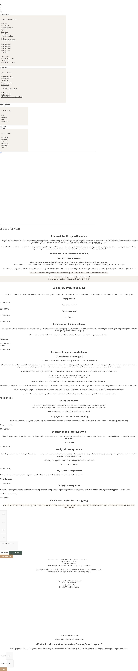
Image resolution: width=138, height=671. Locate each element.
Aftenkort (4, 81)
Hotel (3, 115)
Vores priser (5, 56)
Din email (3, 663)
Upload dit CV (15, 553)
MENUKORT (6, 72)
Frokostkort (5, 79)
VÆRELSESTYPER (9, 19)
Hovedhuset (5, 26)
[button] (69, 14)
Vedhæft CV (4, 553)
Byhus (3, 30)
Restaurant (4, 117)
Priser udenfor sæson (8, 58)
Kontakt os (4, 137)
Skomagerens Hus (7, 28)
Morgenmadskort (6, 76)
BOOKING (5, 111)
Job (2, 141)
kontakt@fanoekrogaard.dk (69, 587)
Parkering (4, 139)
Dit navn (3, 656)
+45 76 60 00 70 (69, 585)
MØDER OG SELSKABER (11, 97)
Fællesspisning (6, 93)
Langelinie (4, 23)
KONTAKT (5, 133)
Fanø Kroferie (5, 46)
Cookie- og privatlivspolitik (69, 635)
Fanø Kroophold (6, 44)
